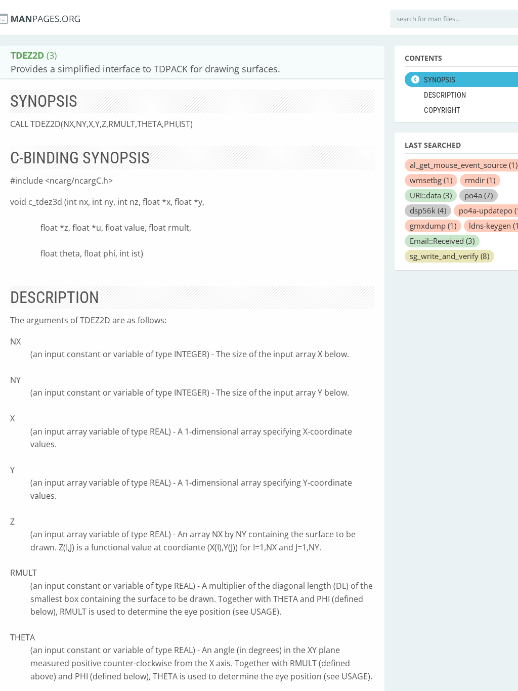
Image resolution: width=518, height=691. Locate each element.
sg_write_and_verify (449, 256)
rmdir (480, 180)
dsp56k (428, 210)
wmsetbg (431, 180)
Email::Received (442, 241)
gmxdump (433, 226)
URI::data (431, 195)
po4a (478, 195)
